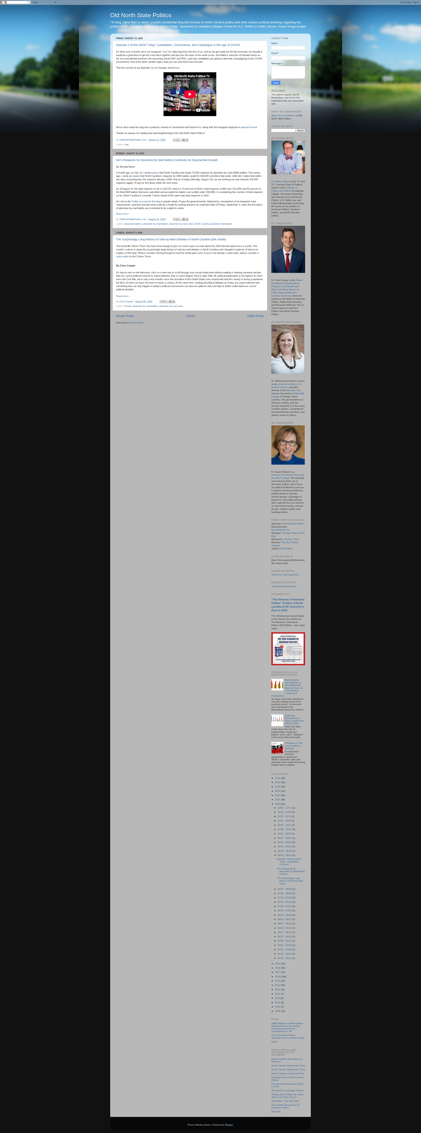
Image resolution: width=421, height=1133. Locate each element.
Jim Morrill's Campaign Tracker (287, 1090)
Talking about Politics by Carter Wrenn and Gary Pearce (287, 1095)
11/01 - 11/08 (285, 820)
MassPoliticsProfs (280, 530)
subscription (122, 256)
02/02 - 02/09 (285, 949)
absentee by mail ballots (155, 224)
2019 (278, 963)
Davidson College (280, 478)
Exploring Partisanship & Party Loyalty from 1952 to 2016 (294, 719)
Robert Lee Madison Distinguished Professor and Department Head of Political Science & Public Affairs (287, 286)
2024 (278, 786)
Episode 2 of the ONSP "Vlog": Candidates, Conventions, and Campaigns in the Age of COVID (178, 45)
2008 (278, 1011)
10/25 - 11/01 (285, 825)
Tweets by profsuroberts (284, 586)
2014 (278, 985)
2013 (278, 989)
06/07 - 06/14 (285, 923)
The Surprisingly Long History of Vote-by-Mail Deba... (290, 881)
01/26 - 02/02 (285, 954)
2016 (278, 976)
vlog (164, 51)
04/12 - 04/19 (285, 936)
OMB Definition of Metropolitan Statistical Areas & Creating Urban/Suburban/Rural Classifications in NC (287, 1027)
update (136, 176)
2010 (278, 1002)
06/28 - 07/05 (285, 910)
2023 (278, 791)
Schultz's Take (291, 539)
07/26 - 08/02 (285, 893)
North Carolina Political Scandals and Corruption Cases (287, 1036)
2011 (278, 998)
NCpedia (275, 1111)
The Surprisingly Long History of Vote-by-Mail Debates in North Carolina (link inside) (171, 239)
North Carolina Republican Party (288, 1069)
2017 (278, 972)
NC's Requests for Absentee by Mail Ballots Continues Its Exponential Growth (167, 160)
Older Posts (255, 316)
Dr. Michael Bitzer (280, 181)
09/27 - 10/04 (285, 838)
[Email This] (174, 140)
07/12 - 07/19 (285, 902)
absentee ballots (132, 224)
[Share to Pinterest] (187, 140)
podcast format (249, 127)
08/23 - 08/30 (285, 851)
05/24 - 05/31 (285, 928)
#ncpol (127, 306)
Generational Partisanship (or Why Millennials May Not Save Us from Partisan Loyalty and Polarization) (287, 688)
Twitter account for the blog (146, 201)
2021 (278, 799)
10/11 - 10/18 (285, 833)
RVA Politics (286, 548)
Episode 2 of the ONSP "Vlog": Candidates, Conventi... (289, 862)
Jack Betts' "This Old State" (285, 1101)
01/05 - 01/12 (285, 958)
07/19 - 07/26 (285, 897)
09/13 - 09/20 (285, 842)
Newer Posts (125, 316)
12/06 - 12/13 (285, 808)
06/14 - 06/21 (285, 919)
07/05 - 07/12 (285, 906)
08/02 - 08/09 (285, 889)
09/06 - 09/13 (285, 846)
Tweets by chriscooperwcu (285, 574)
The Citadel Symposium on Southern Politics (285, 1106)
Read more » (123, 214)
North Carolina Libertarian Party (287, 1073)
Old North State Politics (140, 15)
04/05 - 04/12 (285, 941)
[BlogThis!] (177, 140)
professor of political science (286, 475)
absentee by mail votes (181, 224)
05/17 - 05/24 (285, 932)
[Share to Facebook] (184, 140)
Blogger (229, 1125)
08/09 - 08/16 (285, 855)
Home (190, 316)
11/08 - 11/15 (285, 816)
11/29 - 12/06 (285, 812)
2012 (278, 994)
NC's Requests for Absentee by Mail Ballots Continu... (291, 871)
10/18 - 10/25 (285, 829)
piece (156, 172)
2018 (278, 968)
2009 (278, 1007)
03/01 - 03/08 (285, 945)
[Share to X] (180, 140)
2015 (278, 981)
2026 (278, 778)
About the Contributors (283, 115)
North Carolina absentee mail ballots (213, 224)
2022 (278, 795)
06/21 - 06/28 (285, 915)
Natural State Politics (293, 523)
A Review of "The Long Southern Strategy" (294, 746)
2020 (278, 804)
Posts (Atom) (137, 322)
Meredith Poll (293, 390)
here (176, 67)
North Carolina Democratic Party (288, 1065)
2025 (278, 782)
